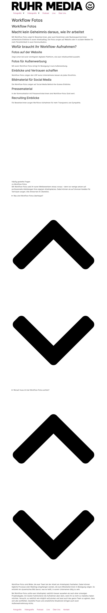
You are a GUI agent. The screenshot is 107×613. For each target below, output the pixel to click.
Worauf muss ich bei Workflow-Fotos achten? (31, 390)
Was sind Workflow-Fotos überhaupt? (28, 196)
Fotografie (17, 13)
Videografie (32, 13)
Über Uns (62, 13)
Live (53, 13)
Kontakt (66, 610)
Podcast (46, 13)
